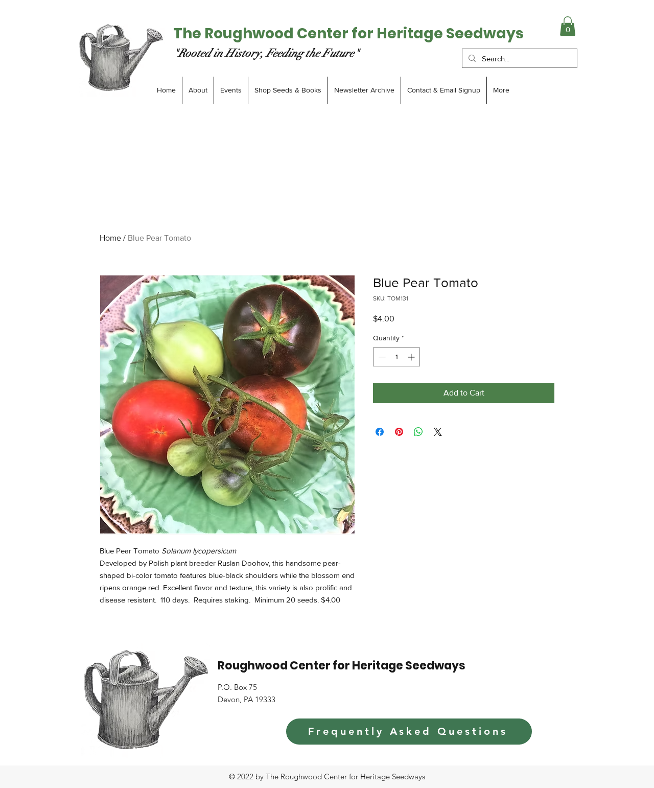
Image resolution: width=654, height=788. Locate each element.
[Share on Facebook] (379, 432)
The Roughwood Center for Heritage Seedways (348, 33)
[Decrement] (381, 357)
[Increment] (412, 357)
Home (110, 238)
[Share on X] (438, 432)
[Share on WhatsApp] (418, 432)
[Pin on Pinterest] (399, 432)
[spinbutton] (396, 357)
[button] (567, 26)
